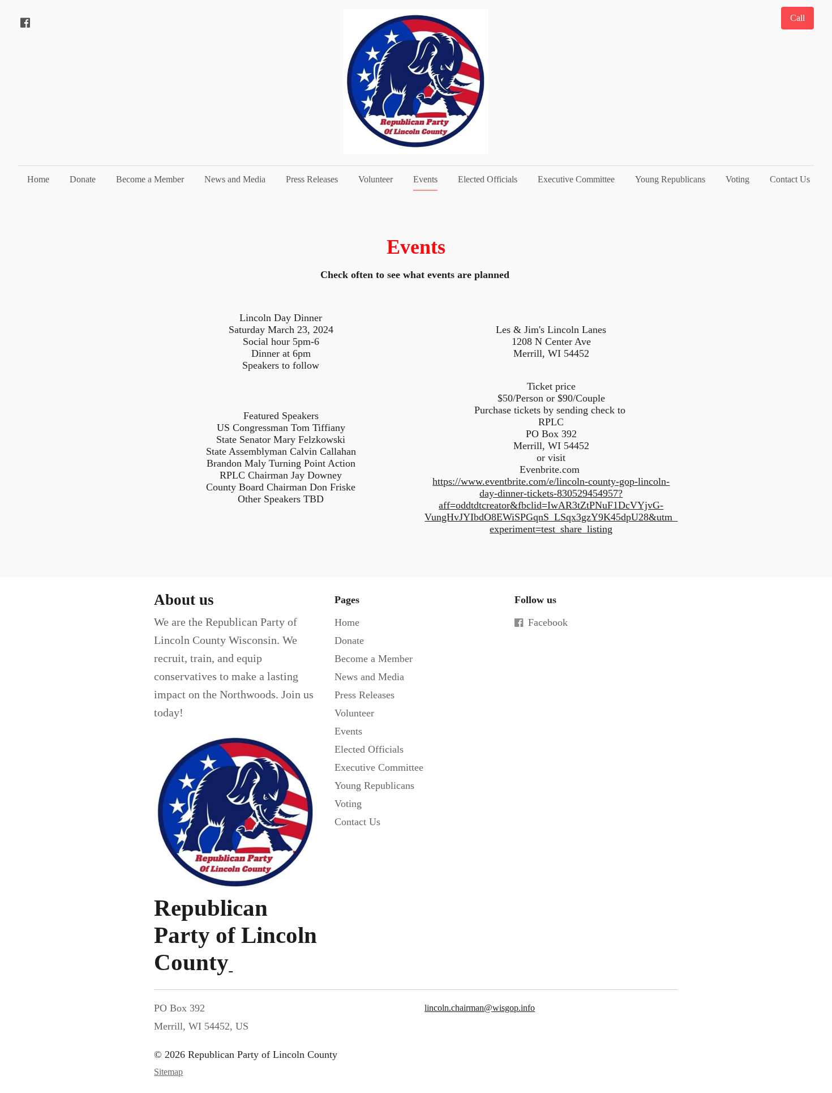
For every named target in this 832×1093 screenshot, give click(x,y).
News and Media (234, 179)
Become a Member (150, 179)
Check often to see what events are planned (416, 274)
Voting (737, 179)
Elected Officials (487, 179)
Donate (83, 179)
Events (425, 179)
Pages (346, 599)
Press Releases (312, 179)
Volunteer (375, 179)
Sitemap (168, 1072)
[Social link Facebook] (25, 23)
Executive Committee (576, 179)
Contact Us (790, 179)
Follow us (535, 599)
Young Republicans (670, 179)
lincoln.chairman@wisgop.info (479, 1008)
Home (38, 179)
